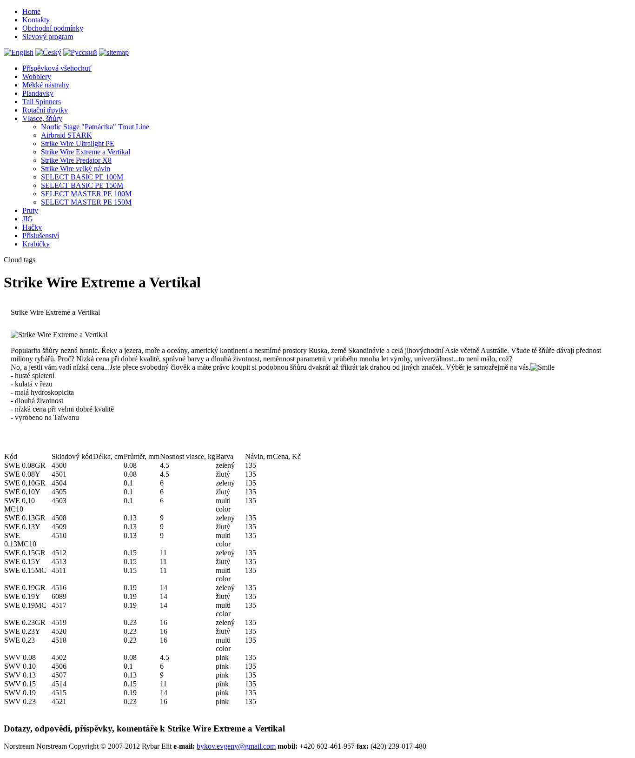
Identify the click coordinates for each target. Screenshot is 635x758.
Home (31, 11)
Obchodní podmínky (52, 28)
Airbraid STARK (66, 135)
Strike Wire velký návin (75, 169)
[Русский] (80, 52)
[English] (18, 52)
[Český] (48, 52)
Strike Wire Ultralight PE (77, 143)
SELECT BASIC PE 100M (82, 177)
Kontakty (36, 20)
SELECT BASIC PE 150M (82, 185)
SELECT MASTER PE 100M (86, 194)
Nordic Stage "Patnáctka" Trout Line (95, 127)
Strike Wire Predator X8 (76, 160)
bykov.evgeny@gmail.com (236, 746)
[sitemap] (114, 52)
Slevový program (47, 36)
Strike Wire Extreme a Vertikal (85, 152)
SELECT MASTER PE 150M (86, 202)
